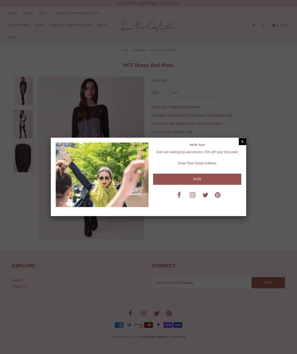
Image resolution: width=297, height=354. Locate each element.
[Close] (242, 141)
